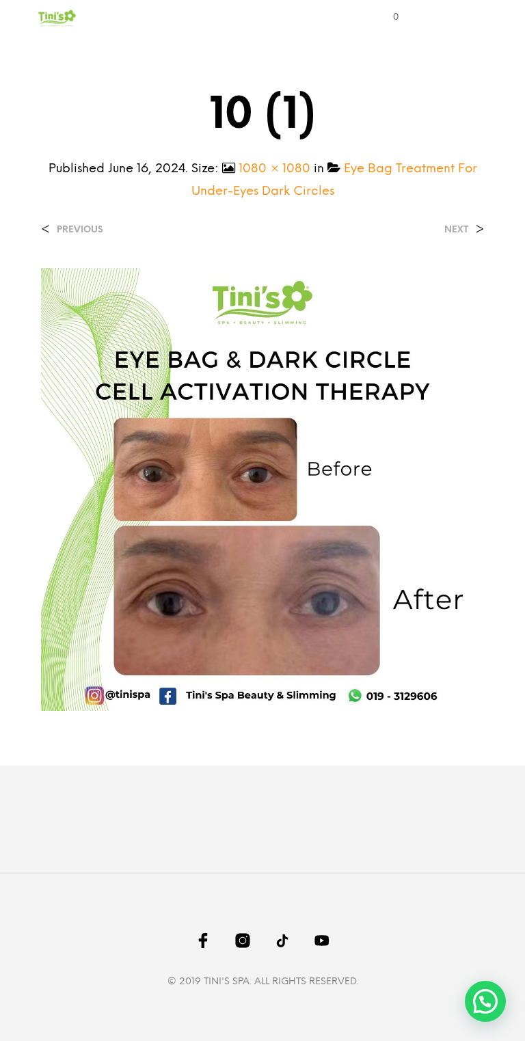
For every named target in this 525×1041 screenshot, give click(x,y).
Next (456, 230)
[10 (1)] (262, 489)
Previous (80, 230)
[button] (387, 18)
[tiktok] (282, 940)
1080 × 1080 (274, 169)
